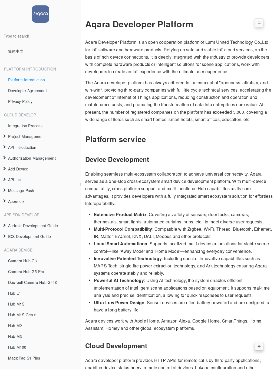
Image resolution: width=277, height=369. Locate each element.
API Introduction (22, 147)
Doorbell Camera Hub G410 (32, 282)
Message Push (21, 190)
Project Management (26, 136)
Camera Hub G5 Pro (26, 271)
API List (15, 179)
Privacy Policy (20, 101)
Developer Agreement (27, 90)
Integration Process (25, 125)
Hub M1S (16, 304)
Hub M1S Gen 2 (22, 314)
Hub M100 (17, 347)
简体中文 (16, 51)
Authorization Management (32, 158)
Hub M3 (15, 336)
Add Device (18, 169)
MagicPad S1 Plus (24, 358)
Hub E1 (14, 293)
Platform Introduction (26, 79)
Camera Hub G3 (22, 260)
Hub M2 (15, 325)
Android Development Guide (33, 225)
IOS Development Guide (29, 236)
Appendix (16, 201)
